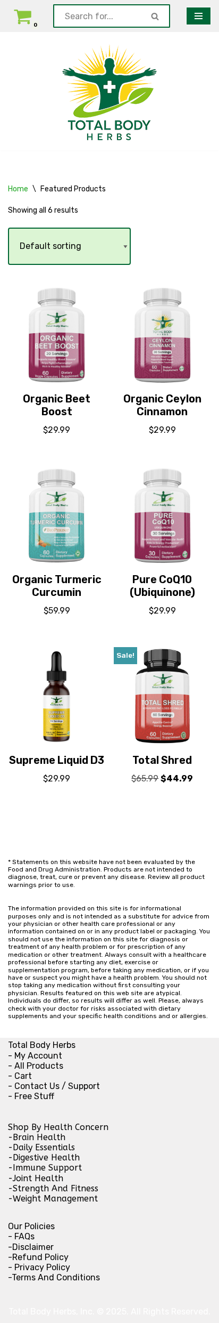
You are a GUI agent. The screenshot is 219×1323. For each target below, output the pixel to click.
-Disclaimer (31, 1247)
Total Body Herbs (41, 1045)
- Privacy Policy (39, 1267)
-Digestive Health (44, 1157)
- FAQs (21, 1236)
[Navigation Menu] (198, 16)
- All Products (35, 1066)
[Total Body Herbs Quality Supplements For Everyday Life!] (109, 91)
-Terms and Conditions (54, 1277)
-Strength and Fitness (53, 1188)
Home (18, 188)
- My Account (35, 1056)
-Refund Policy (38, 1257)
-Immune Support (45, 1168)
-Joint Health (35, 1178)
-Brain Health (36, 1137)
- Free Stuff (31, 1096)
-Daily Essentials (41, 1147)
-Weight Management (53, 1198)
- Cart (20, 1076)
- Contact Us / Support (54, 1086)
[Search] (155, 16)
